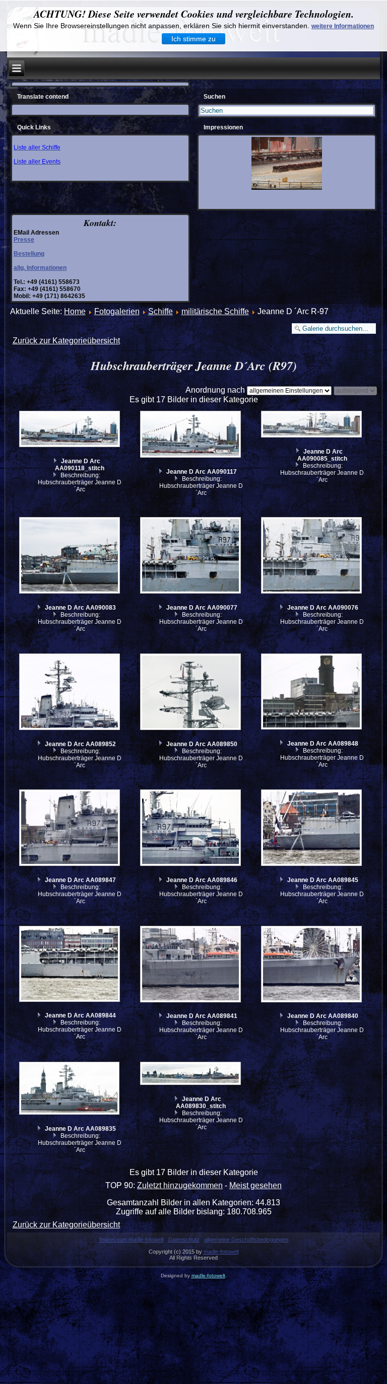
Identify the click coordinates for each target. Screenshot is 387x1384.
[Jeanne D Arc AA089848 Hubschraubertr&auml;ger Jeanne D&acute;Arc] (312, 692)
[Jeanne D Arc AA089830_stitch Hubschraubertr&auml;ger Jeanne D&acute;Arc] (191, 1074)
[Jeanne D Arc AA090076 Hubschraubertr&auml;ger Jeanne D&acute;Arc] (312, 556)
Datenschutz (184, 1239)
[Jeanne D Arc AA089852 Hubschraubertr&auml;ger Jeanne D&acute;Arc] (70, 693)
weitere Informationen (342, 26)
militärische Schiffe (215, 311)
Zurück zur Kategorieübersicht (66, 340)
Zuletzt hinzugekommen (180, 1185)
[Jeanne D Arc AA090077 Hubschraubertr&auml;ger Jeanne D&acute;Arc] (191, 556)
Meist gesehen (255, 1185)
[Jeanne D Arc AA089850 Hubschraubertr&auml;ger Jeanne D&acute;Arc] (191, 693)
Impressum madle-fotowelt (131, 1239)
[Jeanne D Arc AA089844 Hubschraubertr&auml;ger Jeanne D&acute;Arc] (70, 965)
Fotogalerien (117, 311)
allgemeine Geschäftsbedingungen (246, 1239)
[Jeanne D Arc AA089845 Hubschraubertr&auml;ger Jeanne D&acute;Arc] (312, 828)
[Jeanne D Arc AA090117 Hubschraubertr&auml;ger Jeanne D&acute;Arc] (191, 435)
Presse (24, 239)
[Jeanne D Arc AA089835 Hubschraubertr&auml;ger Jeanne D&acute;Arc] (70, 1089)
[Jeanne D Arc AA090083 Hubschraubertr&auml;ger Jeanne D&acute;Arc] (70, 556)
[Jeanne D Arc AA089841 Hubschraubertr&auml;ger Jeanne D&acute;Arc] (191, 965)
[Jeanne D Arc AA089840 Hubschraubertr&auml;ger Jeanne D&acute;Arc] (312, 965)
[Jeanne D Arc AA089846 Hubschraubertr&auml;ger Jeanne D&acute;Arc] (191, 828)
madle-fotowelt (221, 1252)
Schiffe (160, 311)
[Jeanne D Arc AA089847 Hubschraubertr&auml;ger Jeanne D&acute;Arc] (70, 828)
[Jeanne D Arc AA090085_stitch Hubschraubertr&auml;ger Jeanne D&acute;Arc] (312, 425)
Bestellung (29, 253)
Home (75, 311)
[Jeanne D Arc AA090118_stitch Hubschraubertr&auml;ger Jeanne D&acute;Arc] (70, 430)
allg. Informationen (40, 267)
